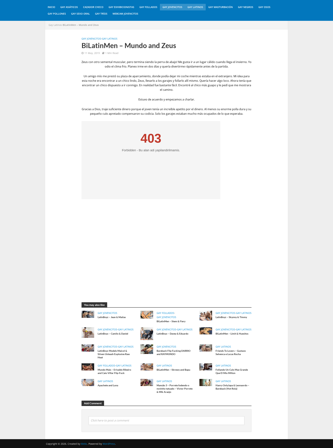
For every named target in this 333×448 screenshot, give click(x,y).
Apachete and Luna (108, 385)
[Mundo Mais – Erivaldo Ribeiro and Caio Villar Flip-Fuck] (88, 367)
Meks (84, 443)
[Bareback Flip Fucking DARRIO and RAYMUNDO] (146, 349)
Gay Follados (148, 7)
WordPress (109, 443)
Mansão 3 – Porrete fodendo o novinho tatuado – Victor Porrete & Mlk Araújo (175, 388)
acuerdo (157, 99)
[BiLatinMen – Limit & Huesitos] (205, 330)
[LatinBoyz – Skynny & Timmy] (205, 315)
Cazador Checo (93, 7)
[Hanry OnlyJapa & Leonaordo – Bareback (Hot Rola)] (205, 382)
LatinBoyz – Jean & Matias (112, 317)
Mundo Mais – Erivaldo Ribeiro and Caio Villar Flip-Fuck (114, 371)
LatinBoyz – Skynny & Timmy (231, 317)
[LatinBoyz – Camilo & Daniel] (88, 332)
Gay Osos (264, 7)
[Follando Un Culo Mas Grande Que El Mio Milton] (205, 367)
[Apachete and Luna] (88, 382)
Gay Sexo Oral (80, 13)
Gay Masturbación (220, 7)
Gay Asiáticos (69, 7)
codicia (149, 114)
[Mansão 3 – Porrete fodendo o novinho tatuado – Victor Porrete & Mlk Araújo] (146, 382)
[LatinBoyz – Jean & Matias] (88, 314)
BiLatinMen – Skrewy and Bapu (173, 369)
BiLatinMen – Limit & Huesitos (232, 333)
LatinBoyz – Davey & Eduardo (172, 333)
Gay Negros (245, 7)
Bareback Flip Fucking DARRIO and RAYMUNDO (173, 352)
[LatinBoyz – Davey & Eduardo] (146, 333)
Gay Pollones (57, 13)
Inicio (51, 7)
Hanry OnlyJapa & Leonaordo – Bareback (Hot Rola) (232, 387)
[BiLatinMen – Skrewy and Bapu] (146, 367)
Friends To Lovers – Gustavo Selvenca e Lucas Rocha (231, 352)
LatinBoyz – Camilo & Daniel (113, 333)
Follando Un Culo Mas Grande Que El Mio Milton (232, 371)
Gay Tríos (101, 13)
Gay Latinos (195, 7)
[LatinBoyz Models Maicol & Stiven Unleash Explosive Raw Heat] (88, 348)
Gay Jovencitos (172, 7)
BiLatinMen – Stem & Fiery (171, 321)
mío (99, 76)
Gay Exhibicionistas (121, 7)
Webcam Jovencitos (125, 13)
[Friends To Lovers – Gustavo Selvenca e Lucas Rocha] (205, 348)
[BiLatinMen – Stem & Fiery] (146, 314)
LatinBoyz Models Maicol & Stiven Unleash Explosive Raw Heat (114, 354)
